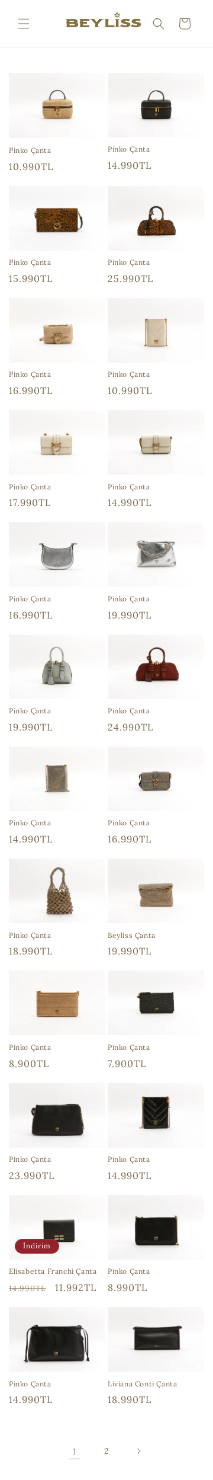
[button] (24, 24)
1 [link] (74, 1451)
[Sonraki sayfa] (138, 1451)
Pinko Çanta (30, 150)
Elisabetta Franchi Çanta (52, 1271)
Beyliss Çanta (132, 935)
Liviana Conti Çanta (142, 1383)
